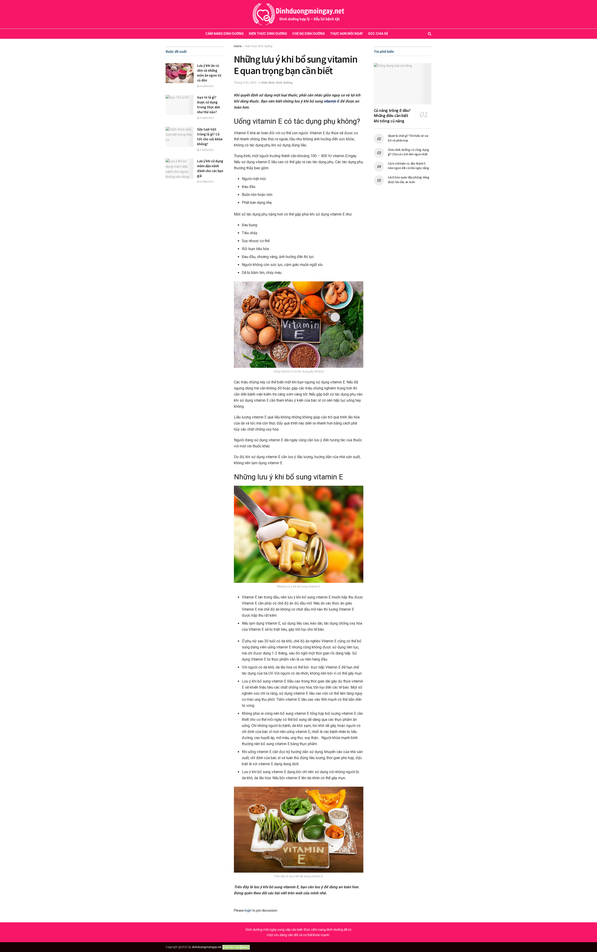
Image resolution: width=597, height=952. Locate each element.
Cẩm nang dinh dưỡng (224, 33)
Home (238, 46)
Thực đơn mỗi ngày (346, 33)
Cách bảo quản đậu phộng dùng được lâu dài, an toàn (408, 179)
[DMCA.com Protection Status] (236, 947)
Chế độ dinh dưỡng (308, 33)
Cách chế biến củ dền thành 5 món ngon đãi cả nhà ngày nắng (408, 165)
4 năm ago (206, 86)
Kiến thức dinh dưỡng (268, 33)
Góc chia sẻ (378, 33)
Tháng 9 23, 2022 (245, 82)
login (248, 910)
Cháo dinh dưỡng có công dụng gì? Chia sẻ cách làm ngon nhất (408, 152)
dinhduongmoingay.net (207, 947)
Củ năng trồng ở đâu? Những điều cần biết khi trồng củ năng (392, 116)
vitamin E (331, 101)
